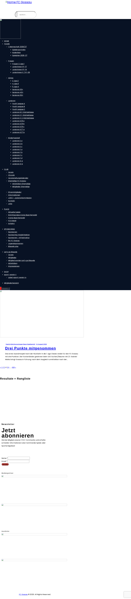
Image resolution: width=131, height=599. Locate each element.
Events (8, 344)
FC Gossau (23, 594)
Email (4, 461)
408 (13, 367)
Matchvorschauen (17, 344)
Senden (5, 464)
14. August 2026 (41, 344)
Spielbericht (31, 344)
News (25, 344)
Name (5, 458)
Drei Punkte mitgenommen (30, 348)
